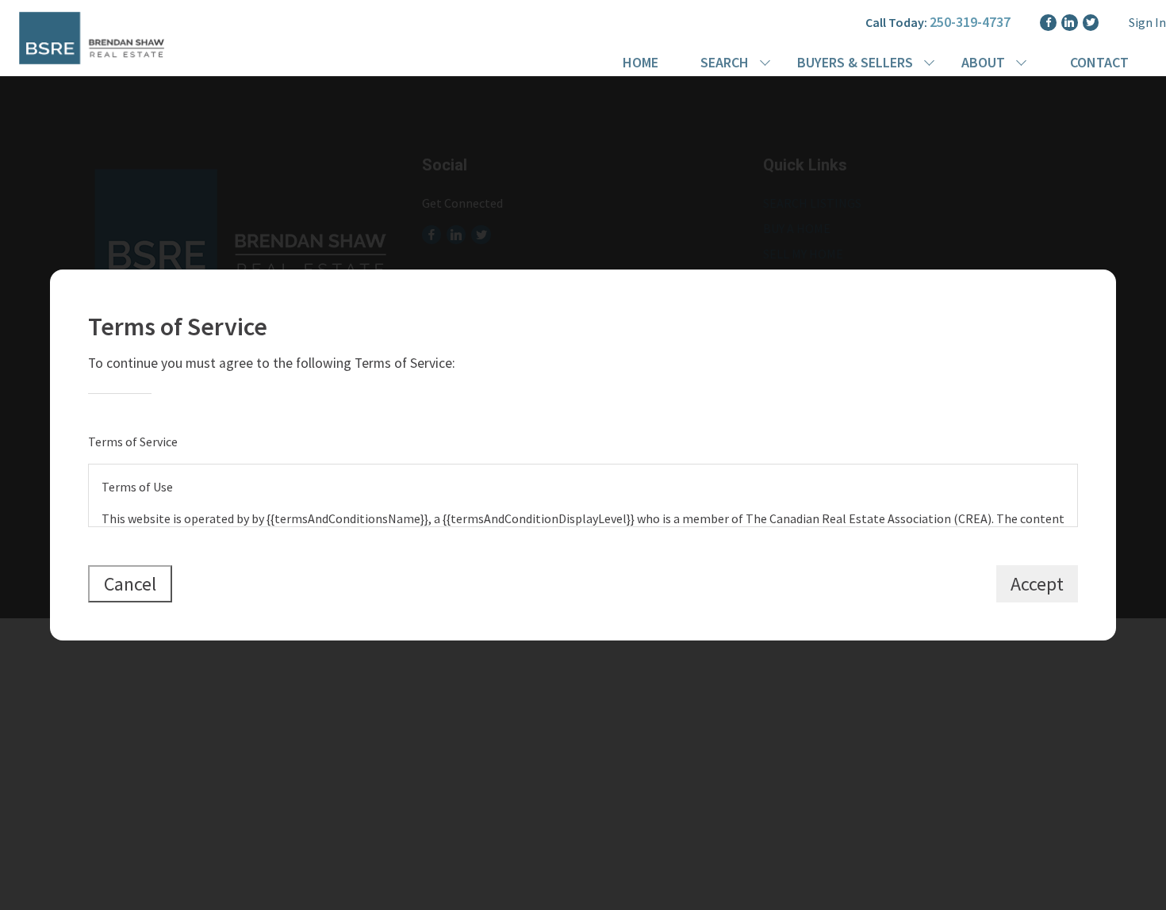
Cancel (130, 584)
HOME (640, 62)
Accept (1037, 584)
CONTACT (1099, 62)
